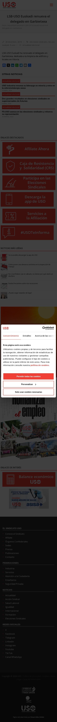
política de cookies (39, 365)
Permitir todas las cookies (29, 376)
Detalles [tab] (27, 335)
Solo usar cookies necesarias (28, 392)
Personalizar (27, 384)
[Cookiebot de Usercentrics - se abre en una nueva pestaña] (42, 328)
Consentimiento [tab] (11, 335)
